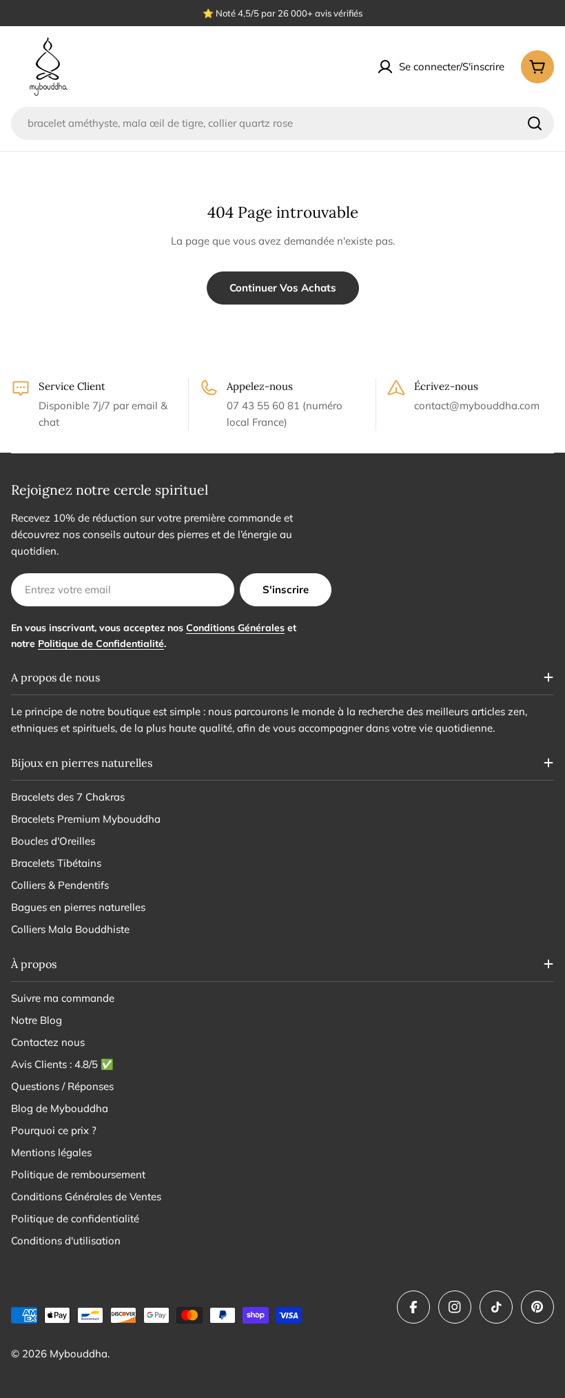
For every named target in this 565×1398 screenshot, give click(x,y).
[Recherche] (534, 123)
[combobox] (282, 123)
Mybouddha (78, 1353)
